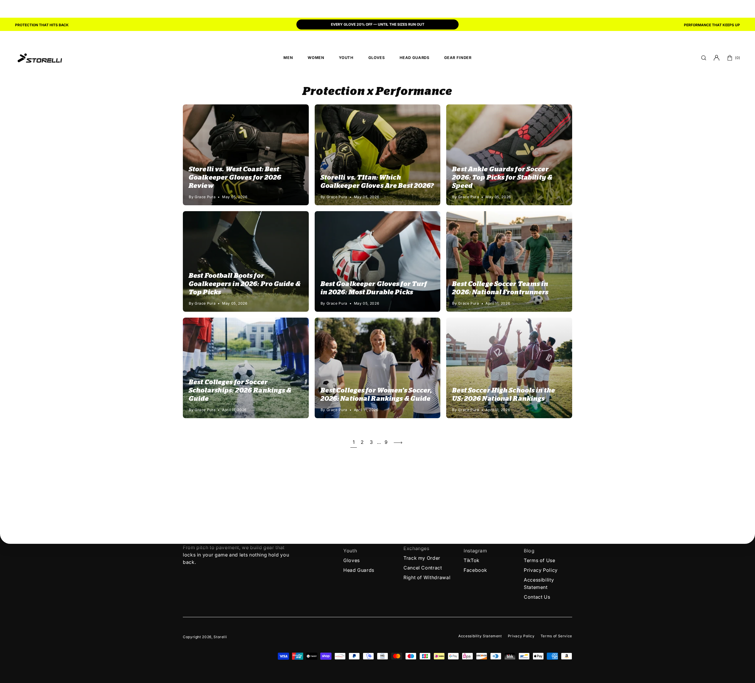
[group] (377, 25)
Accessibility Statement (480, 636)
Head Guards (358, 570)
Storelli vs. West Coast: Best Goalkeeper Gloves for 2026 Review (235, 177)
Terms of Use (539, 560)
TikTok (472, 560)
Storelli (220, 637)
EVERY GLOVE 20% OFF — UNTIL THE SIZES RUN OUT (377, 24)
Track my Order (421, 558)
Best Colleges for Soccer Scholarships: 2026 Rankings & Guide (240, 390)
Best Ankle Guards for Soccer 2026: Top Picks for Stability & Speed (502, 177)
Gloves (351, 560)
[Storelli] (40, 58)
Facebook (475, 570)
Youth (350, 551)
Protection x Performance (377, 91)
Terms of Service (556, 636)
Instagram (475, 551)
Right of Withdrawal (426, 577)
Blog (529, 551)
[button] (703, 57)
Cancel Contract (422, 568)
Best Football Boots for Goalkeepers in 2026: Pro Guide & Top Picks (245, 283)
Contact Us (537, 597)
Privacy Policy (541, 570)
